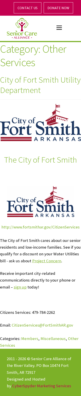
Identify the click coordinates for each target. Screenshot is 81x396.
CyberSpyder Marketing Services (41, 385)
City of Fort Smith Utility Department (40, 84)
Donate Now (58, 8)
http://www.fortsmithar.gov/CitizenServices (40, 227)
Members (29, 338)
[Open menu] (59, 27)
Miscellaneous (53, 338)
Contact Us (28, 8)
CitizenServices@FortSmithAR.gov (42, 325)
